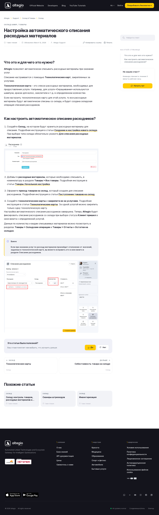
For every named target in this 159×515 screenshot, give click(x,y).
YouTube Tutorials (78, 5)
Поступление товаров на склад (77, 194)
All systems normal (119, 508)
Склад (41, 18)
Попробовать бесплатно (139, 5)
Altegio (7, 18)
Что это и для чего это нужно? (138, 55)
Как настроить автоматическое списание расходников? (138, 60)
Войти (120, 5)
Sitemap (151, 508)
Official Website (37, 5)
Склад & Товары (28, 18)
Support (16, 18)
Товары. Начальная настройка (32, 184)
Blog (64, 5)
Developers (53, 5)
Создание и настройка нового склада (75, 130)
